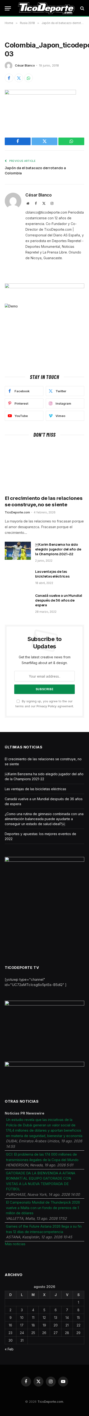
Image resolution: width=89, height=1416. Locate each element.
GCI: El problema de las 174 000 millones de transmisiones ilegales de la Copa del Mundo (42, 1157)
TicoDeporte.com (50, 1401)
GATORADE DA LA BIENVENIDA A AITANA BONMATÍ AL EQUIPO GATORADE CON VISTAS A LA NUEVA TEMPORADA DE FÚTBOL (40, 1181)
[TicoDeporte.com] (46, 8)
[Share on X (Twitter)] (18, 78)
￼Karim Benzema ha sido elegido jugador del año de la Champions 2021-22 (58, 549)
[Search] (81, 8)
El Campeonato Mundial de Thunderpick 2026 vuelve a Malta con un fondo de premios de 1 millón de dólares (43, 1207)
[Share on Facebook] (9, 78)
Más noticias (15, 1244)
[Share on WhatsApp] (28, 78)
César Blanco (25, 65)
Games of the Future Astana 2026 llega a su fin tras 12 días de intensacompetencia (44, 1229)
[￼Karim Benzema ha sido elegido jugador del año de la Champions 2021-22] (18, 551)
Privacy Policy (46, 706)
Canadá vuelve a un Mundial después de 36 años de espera (58, 600)
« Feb (9, 1349)
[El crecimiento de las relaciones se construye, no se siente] (44, 467)
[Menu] (8, 8)
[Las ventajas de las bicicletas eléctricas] (18, 578)
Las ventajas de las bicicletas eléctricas (35, 789)
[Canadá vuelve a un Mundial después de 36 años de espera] (18, 602)
